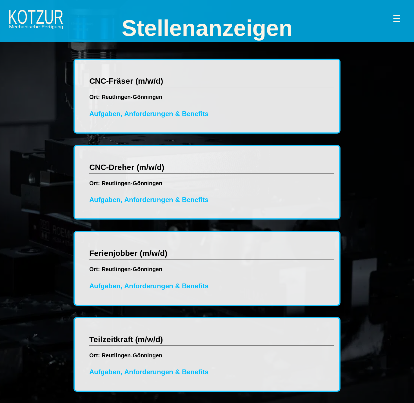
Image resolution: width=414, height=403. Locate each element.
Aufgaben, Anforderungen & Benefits (148, 114)
